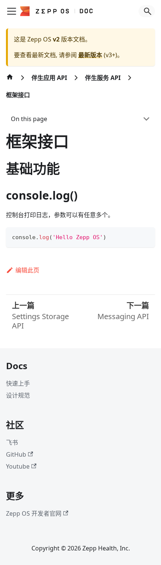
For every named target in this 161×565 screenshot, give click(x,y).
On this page (29, 119)
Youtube (18, 466)
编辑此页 (27, 270)
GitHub (16, 454)
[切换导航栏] (11, 11)
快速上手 (18, 383)
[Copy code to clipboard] (146, 236)
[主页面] (9, 80)
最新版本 (90, 55)
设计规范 (18, 395)
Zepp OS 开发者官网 (33, 513)
